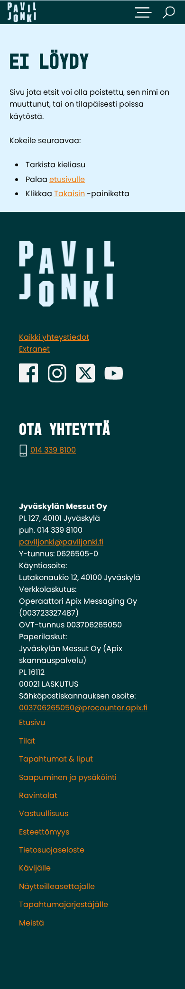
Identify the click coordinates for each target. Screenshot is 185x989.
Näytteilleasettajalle (57, 886)
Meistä (31, 922)
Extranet (34, 349)
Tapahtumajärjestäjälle (63, 904)
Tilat (27, 740)
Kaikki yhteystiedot (54, 337)
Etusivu (32, 722)
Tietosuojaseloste (51, 849)
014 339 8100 (53, 450)
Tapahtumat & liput (56, 758)
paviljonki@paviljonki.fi (61, 541)
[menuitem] (92, 723)
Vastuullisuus (43, 813)
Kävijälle (35, 867)
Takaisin (69, 193)
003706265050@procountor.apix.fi (83, 707)
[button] (143, 12)
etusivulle (67, 179)
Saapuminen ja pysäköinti (68, 777)
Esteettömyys (44, 831)
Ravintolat (38, 795)
